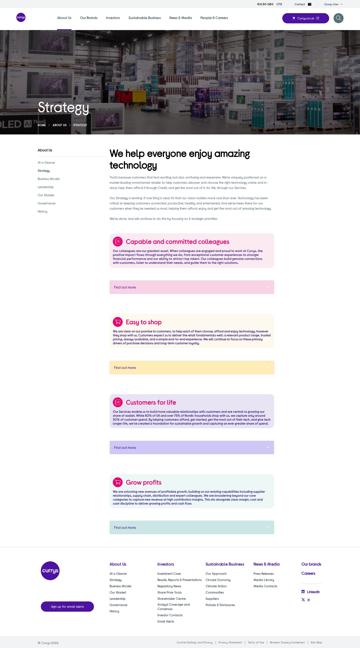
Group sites (331, 4)
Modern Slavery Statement (287, 642)
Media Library (264, 580)
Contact (300, 4)
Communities (215, 592)
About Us (64, 17)
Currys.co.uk (305, 18)
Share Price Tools (170, 592)
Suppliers (212, 598)
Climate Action (216, 586)
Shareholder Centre (172, 598)
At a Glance (46, 162)
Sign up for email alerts (67, 606)
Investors (113, 17)
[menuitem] (64, 22)
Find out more (125, 287)
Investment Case (169, 573)
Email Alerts (166, 621)
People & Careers (214, 17)
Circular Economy (218, 580)
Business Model (49, 179)
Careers (308, 573)
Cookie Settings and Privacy (195, 642)
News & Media (180, 17)
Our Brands (89, 17)
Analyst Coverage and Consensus (174, 606)
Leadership (46, 187)
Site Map (316, 642)
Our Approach (216, 573)
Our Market (46, 195)
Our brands (311, 563)
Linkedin (313, 591)
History (42, 211)
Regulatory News (169, 586)
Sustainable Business (145, 17)
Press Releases (264, 573)
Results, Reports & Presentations (180, 580)
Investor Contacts (170, 615)
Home (42, 125)
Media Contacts (265, 586)
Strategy (44, 170)
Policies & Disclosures (220, 605)
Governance (46, 203)
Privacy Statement (230, 642)
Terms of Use (256, 642)
